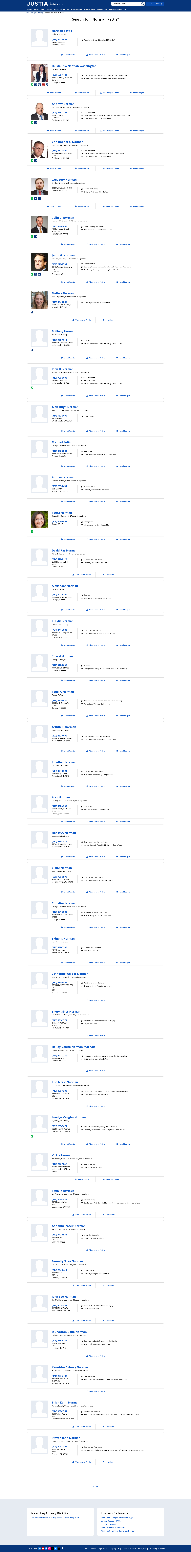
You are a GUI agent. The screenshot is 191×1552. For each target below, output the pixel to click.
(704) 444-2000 (59, 629)
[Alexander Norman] (39, 593)
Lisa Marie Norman (65, 1082)
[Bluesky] (55, 1548)
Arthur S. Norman (64, 727)
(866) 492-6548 (59, 39)
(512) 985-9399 (59, 982)
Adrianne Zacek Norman (69, 1226)
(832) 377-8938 (59, 1234)
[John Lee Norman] (39, 1303)
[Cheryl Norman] (39, 663)
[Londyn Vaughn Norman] (39, 1124)
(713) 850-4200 (59, 1090)
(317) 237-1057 (59, 1163)
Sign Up (159, 4)
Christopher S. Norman (67, 142)
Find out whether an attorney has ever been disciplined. (55, 1517)
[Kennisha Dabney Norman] (39, 1374)
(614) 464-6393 (59, 770)
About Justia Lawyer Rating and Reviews (118, 1531)
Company (112, 1549)
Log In (150, 4)
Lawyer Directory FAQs (111, 1521)
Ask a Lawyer (47, 9)
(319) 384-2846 (59, 302)
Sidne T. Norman (63, 938)
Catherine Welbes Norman (70, 974)
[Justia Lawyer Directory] (37, 4)
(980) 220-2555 (59, 264)
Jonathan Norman (64, 762)
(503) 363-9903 (59, 521)
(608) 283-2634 (59, 486)
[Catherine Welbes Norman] (39, 980)
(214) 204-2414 (59, 1270)
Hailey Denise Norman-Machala (74, 1047)
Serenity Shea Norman (67, 1261)
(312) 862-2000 (59, 450)
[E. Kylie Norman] (39, 628)
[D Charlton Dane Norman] (39, 1339)
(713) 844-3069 (59, 226)
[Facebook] (46, 1548)
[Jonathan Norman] (39, 769)
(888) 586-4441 (59, 74)
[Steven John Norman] (39, 1445)
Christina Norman (64, 903)
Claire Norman (62, 868)
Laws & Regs (89, 9)
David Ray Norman (64, 550)
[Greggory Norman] (39, 186)
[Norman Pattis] (39, 38)
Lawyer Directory (37, 12)
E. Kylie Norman (63, 621)
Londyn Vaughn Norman (69, 1117)
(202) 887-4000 (59, 735)
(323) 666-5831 (59, 1199)
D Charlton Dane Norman (69, 1332)
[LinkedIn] (39, 1548)
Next (95, 1486)
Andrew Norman (63, 104)
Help (119, 1549)
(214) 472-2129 (59, 559)
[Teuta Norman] (39, 519)
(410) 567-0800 (59, 150)
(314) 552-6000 (59, 415)
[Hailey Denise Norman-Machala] (39, 1054)
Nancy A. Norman (64, 833)
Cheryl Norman (62, 656)
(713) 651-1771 (59, 1020)
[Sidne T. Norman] (39, 945)
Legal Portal (102, 1549)
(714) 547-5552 (59, 1305)
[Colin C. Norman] (39, 224)
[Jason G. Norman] (39, 262)
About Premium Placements (113, 1527)
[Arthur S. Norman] (39, 734)
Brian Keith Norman (65, 1402)
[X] (59, 1548)
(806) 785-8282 (59, 1340)
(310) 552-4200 (59, 806)
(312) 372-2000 (59, 665)
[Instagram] (49, 1548)
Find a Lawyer (33, 9)
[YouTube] (43, 1548)
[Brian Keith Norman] (39, 1409)
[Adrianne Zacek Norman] (39, 1233)
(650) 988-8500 (59, 876)
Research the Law (61, 9)
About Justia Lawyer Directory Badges (117, 1517)
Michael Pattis (62, 442)
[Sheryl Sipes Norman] (39, 1018)
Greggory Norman (64, 179)
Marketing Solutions (117, 9)
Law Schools (76, 9)
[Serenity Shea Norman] (39, 1268)
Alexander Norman (65, 586)
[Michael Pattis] (39, 449)
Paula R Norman (63, 1190)
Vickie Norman (62, 1155)
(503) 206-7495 (59, 1446)
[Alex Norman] (39, 804)
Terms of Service (129, 1549)
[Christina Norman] (39, 910)
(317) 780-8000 (59, 377)
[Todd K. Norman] (39, 698)
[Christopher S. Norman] (39, 149)
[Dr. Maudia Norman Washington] (39, 73)
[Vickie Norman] (39, 1162)
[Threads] (52, 1548)
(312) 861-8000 (59, 911)
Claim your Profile (108, 1524)
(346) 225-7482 (59, 1375)
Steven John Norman (66, 1438)
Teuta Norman (62, 512)
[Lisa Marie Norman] (39, 1089)
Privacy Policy (142, 1549)
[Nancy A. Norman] (39, 839)
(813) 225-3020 (59, 700)
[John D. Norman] (39, 376)
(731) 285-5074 (59, 1126)
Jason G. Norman (63, 255)
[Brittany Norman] (39, 338)
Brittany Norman (63, 331)
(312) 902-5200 (59, 594)
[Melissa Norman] (39, 300)
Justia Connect (90, 1549)
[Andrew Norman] (39, 111)
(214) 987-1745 (59, 1411)
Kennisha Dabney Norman (70, 1367)
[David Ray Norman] (39, 557)
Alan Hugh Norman (65, 407)
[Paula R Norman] (39, 1197)
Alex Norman (61, 797)
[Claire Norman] (39, 875)
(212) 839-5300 (59, 947)
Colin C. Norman (63, 217)
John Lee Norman (64, 1296)
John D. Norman (63, 369)
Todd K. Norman (63, 691)
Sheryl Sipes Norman (66, 1011)
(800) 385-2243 (59, 112)
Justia (27, 12)
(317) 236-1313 (59, 339)
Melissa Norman (63, 293)
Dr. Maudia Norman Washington (74, 66)
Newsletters (102, 9)
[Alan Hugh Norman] (39, 414)
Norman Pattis (62, 31)
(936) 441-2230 (59, 1055)
